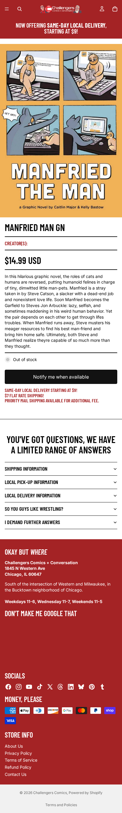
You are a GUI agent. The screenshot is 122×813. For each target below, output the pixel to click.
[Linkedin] (70, 686)
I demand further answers (32, 522)
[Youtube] (29, 686)
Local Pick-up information (31, 482)
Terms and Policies (61, 805)
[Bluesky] (81, 686)
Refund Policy (18, 767)
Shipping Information (26, 468)
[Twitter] (50, 686)
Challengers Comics (50, 792)
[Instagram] (18, 686)
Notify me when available (61, 377)
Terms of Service (21, 760)
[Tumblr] (102, 686)
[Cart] (114, 8)
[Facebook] (8, 686)
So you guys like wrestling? (34, 508)
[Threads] (60, 686)
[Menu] (7, 9)
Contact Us (15, 773)
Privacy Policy (18, 753)
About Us (14, 746)
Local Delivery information (32, 495)
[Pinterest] (91, 686)
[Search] (19, 8)
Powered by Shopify (85, 792)
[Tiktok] (39, 686)
